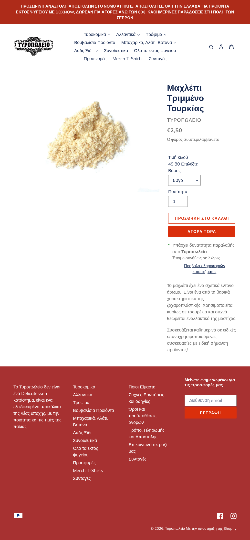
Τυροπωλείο (175, 528)
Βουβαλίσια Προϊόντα (93, 410)
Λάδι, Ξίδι (82, 432)
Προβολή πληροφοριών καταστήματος (204, 268)
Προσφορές (84, 462)
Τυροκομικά (84, 387)
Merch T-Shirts (88, 470)
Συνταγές (82, 478)
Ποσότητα (177, 191)
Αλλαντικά (82, 394)
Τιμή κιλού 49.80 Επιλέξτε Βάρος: (183, 163)
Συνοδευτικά (85, 440)
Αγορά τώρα (202, 231)
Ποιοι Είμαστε (142, 387)
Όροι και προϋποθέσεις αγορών (142, 415)
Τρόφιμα (81, 402)
